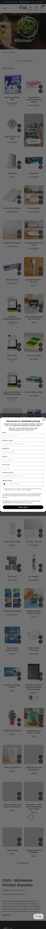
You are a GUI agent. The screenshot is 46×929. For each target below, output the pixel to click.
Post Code (6, 464)
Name (4, 432)
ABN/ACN (5, 448)
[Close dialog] (43, 419)
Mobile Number (7, 480)
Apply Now (23, 507)
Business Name (7, 440)
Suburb (4, 456)
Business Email (7, 472)
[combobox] (5, 484)
